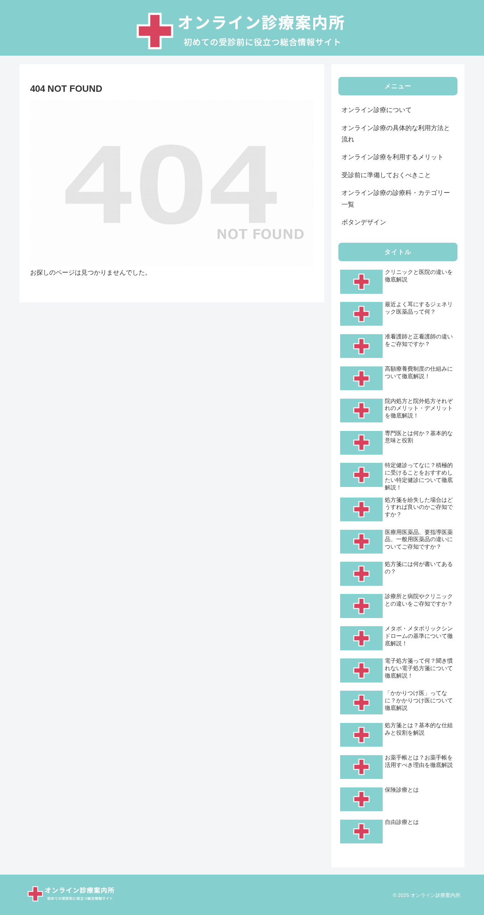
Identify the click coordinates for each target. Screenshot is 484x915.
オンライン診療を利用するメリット (393, 157)
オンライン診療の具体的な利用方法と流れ (396, 133)
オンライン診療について (377, 109)
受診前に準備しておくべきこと (386, 175)
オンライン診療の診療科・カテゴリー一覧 (396, 198)
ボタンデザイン (364, 222)
